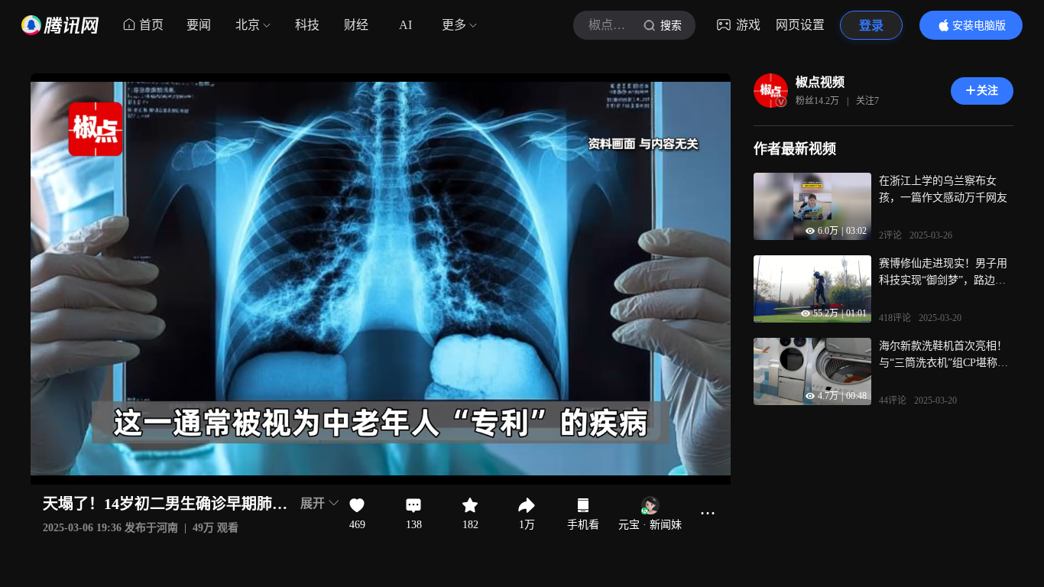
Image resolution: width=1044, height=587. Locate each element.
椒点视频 (820, 82)
